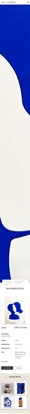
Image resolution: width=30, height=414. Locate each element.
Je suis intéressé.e (7, 368)
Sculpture (9, 282)
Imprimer (19, 368)
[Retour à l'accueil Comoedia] (15, 2)
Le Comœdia (7, 281)
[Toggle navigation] (28, 2)
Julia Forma (20, 327)
